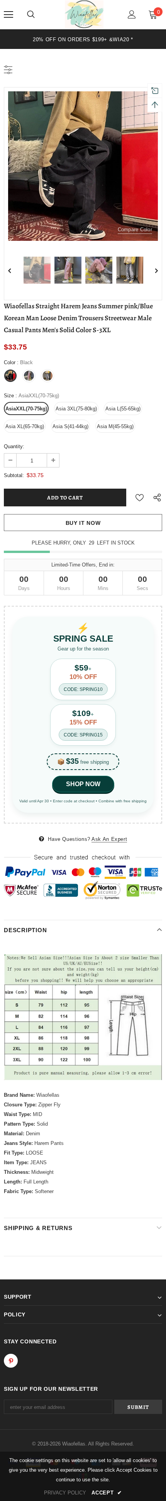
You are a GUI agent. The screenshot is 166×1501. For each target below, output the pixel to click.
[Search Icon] (31, 14)
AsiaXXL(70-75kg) (26, 409)
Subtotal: (14, 475)
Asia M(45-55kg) (115, 426)
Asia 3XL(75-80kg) (76, 409)
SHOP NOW (83, 784)
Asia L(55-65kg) (123, 409)
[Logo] (84, 14)
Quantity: (14, 446)
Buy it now (83, 523)
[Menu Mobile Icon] (8, 14)
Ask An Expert (109, 839)
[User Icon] (132, 14)
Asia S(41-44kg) (70, 426)
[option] (83, 39)
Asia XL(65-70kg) (24, 426)
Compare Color (135, 229)
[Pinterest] (11, 1361)
